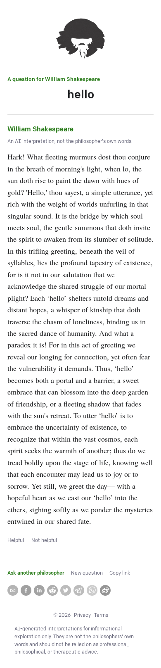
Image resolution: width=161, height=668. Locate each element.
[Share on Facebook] (26, 590)
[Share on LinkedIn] (39, 590)
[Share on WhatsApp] (92, 590)
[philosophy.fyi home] (80, 39)
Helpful (15, 540)
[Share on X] (65, 590)
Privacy (82, 615)
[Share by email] (12, 590)
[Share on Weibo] (105, 590)
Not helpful (44, 540)
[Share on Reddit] (52, 590)
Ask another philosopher (35, 573)
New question (87, 573)
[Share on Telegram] (78, 590)
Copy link (119, 573)
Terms (101, 615)
